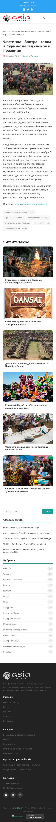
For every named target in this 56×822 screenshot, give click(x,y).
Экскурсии (8, 607)
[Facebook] (24, 10)
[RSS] (32, 10)
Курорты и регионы (12, 579)
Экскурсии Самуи (11, 640)
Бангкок (7, 585)
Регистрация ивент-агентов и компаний (22, 765)
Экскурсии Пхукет (11, 613)
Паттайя (7, 590)
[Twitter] (28, 10)
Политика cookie (10, 753)
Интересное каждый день (15, 629)
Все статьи (8, 721)
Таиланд (34, 56)
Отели (6, 602)
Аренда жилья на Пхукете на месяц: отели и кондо (27, 538)
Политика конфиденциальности (18, 748)
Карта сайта (9, 744)
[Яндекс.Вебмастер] (18, 816)
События (7, 652)
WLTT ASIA (18, 808)
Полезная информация (14, 646)
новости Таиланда (42, 223)
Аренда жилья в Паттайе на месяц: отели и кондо (26, 533)
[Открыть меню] (50, 18)
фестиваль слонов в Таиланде (17, 223)
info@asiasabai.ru (13, 788)
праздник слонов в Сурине (16, 228)
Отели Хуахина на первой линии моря (21, 527)
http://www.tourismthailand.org (31, 204)
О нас (6, 739)
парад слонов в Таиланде (38, 217)
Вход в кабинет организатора (17, 769)
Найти (47, 511)
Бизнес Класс (9, 635)
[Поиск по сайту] (44, 18)
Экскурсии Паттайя (12, 618)
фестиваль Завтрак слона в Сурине (19, 212)
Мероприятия (9, 624)
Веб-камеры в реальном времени (19, 735)
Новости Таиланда (12, 702)
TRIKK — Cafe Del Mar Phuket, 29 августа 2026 (24, 544)
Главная (6, 31)
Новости (15, 31)
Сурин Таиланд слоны (14, 217)
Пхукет (6, 596)
